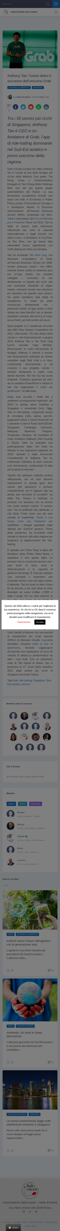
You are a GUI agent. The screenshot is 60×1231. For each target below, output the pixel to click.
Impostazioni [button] (23, 622)
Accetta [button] (40, 622)
